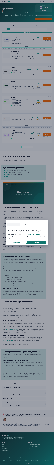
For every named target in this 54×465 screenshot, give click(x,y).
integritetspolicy (36, 234)
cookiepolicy (28, 234)
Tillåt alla (37, 242)
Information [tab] (27, 224)
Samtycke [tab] (14, 224)
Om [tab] (40, 224)
